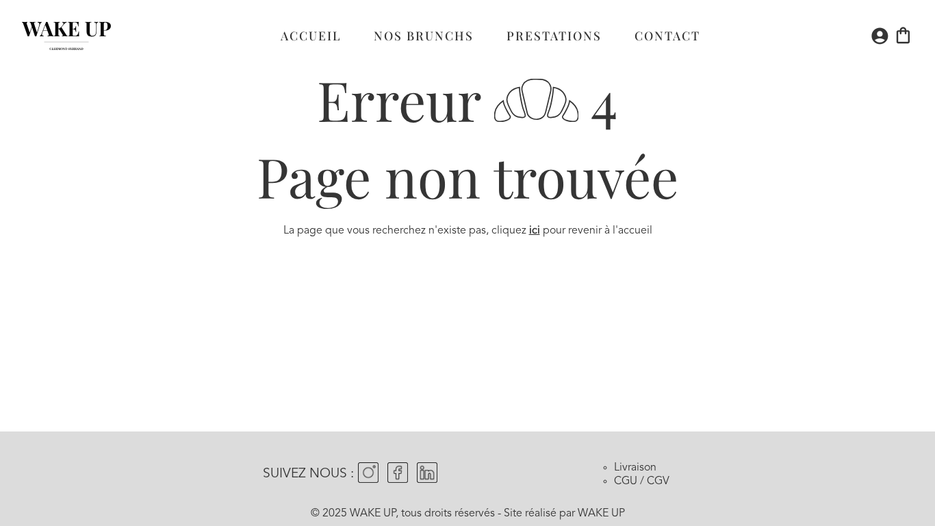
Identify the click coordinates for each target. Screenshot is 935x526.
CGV (658, 481)
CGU (625, 481)
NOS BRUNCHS (424, 35)
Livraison (635, 467)
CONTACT (667, 35)
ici (534, 230)
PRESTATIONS (554, 35)
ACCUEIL (311, 35)
